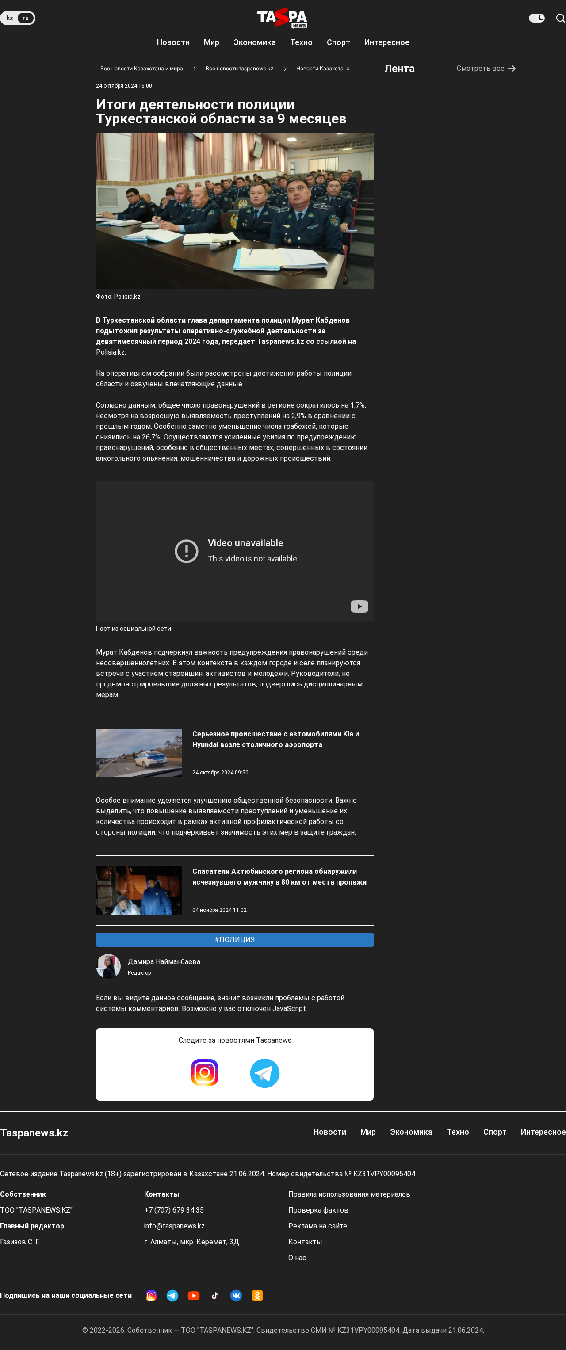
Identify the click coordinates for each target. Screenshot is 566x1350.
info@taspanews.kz (174, 1226)
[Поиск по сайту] (560, 18)
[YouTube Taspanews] (194, 1296)
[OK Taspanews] (257, 1296)
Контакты (305, 1242)
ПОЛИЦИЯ (236, 939)
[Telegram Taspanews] (264, 1073)
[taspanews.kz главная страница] (282, 18)
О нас (297, 1258)
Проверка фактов (318, 1210)
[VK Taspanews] (236, 1296)
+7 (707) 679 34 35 (174, 1210)
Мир (211, 42)
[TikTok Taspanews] (215, 1296)
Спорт (338, 42)
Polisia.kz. (112, 352)
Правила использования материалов (349, 1194)
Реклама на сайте (317, 1226)
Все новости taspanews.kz (240, 68)
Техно (301, 42)
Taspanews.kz (34, 1133)
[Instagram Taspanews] (204, 1073)
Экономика (254, 42)
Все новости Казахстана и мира (141, 68)
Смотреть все (481, 68)
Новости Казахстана (323, 68)
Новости (173, 42)
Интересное (386, 42)
